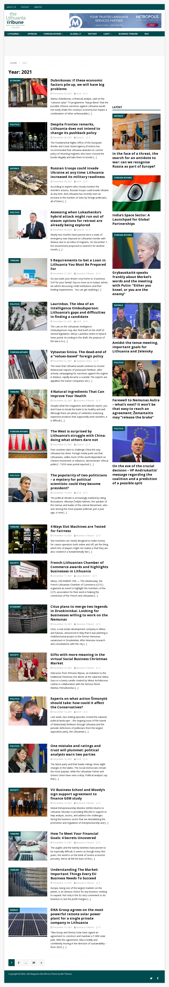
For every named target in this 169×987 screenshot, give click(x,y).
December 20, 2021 (62, 400)
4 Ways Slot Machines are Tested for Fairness (78, 528)
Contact (25, 7)
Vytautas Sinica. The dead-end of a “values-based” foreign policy (78, 354)
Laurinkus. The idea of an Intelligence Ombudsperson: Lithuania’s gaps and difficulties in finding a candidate (78, 310)
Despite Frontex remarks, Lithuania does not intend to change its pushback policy (75, 128)
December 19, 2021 (62, 492)
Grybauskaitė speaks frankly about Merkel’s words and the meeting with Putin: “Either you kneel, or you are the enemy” (132, 283)
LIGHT (107, 33)
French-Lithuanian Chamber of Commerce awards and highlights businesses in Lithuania (79, 566)
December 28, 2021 (62, 137)
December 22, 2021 (62, 321)
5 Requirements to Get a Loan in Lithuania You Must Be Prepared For (78, 264)
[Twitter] (151, 978)
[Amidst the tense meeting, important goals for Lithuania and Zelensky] (136, 321)
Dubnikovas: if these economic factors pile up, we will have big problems (77, 84)
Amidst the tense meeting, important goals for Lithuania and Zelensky (135, 346)
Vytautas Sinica (84, 360)
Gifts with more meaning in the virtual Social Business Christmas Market (79, 658)
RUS (147, 33)
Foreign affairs (52, 33)
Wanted (38, 7)
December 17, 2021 (62, 575)
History (92, 33)
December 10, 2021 (62, 927)
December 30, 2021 (62, 93)
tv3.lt (78, 93)
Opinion (32, 33)
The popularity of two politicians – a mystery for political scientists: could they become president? (79, 481)
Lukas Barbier (83, 575)
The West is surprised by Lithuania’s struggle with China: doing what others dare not (78, 435)
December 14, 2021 (62, 711)
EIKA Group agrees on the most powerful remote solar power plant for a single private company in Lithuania (77, 916)
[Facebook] (158, 978)
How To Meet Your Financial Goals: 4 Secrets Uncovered (74, 835)
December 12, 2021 (62, 842)
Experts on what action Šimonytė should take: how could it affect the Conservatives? (79, 702)
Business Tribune (128, 33)
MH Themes (66, 974)
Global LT (75, 33)
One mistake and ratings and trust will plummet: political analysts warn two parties (76, 750)
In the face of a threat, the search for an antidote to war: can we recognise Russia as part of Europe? (135, 160)
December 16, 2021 (62, 624)
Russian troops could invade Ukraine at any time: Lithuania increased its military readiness (78, 172)
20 (33, 962)
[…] (90, 113)
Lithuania (13, 33)
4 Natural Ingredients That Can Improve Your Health (77, 393)
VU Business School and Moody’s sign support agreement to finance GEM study (78, 793)
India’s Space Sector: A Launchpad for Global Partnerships (131, 219)
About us (11, 7)
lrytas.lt (80, 137)
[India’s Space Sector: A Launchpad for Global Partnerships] (136, 193)
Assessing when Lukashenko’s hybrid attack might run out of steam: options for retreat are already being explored (77, 218)
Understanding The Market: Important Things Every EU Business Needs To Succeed (74, 873)
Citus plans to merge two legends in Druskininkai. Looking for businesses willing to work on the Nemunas (79, 613)
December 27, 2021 (62, 273)
